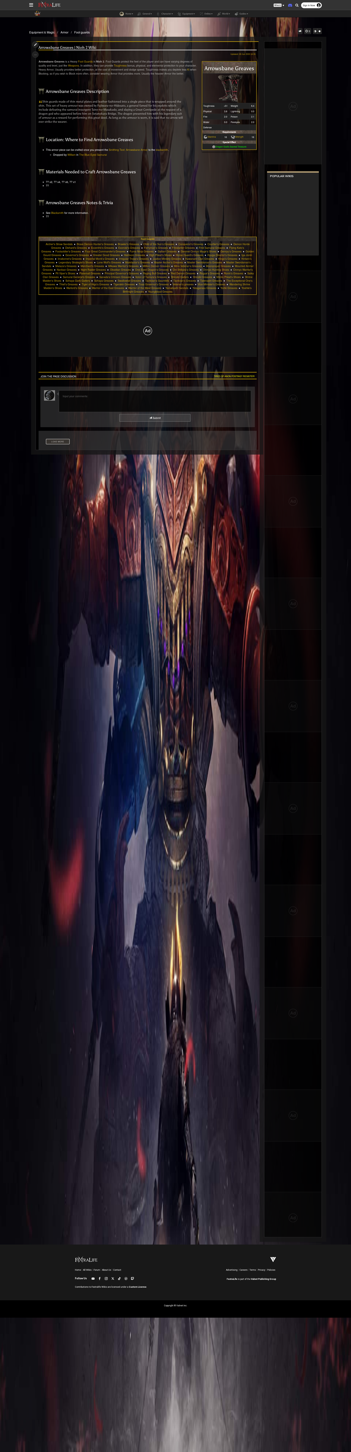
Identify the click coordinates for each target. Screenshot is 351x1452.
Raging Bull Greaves (155, 273)
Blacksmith (57, 213)
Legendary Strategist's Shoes (76, 262)
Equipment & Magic (42, 32)
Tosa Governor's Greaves (154, 284)
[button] (279, 5)
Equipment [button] (187, 13)
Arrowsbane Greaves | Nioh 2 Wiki (67, 48)
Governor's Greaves (77, 255)
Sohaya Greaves (104, 280)
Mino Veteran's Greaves (188, 266)
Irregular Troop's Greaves (134, 258)
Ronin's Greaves (233, 273)
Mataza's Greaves (65, 266)
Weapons (73, 65)
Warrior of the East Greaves (108, 288)
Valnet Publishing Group (263, 1279)
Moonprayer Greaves (218, 266)
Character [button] (166, 13)
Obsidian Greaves (120, 269)
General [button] (146, 13)
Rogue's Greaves (210, 273)
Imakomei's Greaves (70, 258)
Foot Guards (85, 61)
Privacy (261, 1270)
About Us (106, 1270)
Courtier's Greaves (218, 244)
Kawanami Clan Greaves (199, 258)
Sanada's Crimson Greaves (115, 277)
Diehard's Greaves (76, 247)
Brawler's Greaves (128, 244)
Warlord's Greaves (77, 288)
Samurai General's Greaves (79, 277)
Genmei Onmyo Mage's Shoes (198, 251)
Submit (156, 418)
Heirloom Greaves (134, 255)
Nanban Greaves (67, 269)
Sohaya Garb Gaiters (77, 280)
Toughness (120, 65)
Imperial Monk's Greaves (100, 258)
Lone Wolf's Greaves (109, 262)
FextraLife (232, 1279)
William (71, 154)
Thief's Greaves (68, 284)
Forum (97, 1270)
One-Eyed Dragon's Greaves (152, 269)
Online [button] (207, 13)
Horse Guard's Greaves (189, 255)
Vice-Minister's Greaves (211, 284)
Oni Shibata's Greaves (186, 269)
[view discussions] (300, 31)
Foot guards (82, 32)
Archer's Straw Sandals (59, 244)
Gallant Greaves (167, 251)
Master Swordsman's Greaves (204, 262)
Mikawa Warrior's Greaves (123, 266)
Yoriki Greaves (228, 288)
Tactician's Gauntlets (157, 280)
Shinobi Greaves (202, 277)
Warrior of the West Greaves (144, 288)
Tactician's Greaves (184, 280)
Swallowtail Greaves (129, 280)
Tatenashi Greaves (211, 280)
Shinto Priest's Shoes (228, 277)
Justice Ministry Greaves (167, 258)
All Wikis (87, 1270)
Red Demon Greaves (183, 273)
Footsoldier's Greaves (68, 251)
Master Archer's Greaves (168, 262)
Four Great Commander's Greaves (105, 251)
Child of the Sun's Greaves (158, 244)
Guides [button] (242, 13)
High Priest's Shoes (160, 255)
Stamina (212, 136)
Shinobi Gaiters (180, 277)
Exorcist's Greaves (129, 247)
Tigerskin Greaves (124, 284)
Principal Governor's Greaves (122, 273)
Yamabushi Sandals (176, 288)
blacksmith (162, 150)
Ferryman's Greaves (156, 247)
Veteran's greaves (183, 284)
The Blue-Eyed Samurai (93, 154)
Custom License (137, 1287)
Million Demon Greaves (156, 266)
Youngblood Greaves (160, 291)
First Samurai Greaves (212, 247)
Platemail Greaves (90, 273)
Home (78, 1270)
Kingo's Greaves (227, 258)
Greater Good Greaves (106, 255)
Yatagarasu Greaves (204, 288)
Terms (253, 1270)
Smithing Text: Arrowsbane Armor (128, 150)
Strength (239, 136)
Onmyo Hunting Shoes (216, 269)
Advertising (231, 1270)
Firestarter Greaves (183, 247)
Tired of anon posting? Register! (234, 376)
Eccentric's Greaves (102, 247)
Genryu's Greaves (230, 251)
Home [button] (128, 13)
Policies (271, 1270)
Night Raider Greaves (93, 269)
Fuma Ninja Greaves (142, 251)
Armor (64, 32)
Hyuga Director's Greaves (222, 255)
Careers (243, 1270)
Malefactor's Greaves (137, 262)
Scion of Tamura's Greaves (151, 277)
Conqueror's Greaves (190, 244)
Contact (117, 1270)
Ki (188, 69)
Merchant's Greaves (92, 266)
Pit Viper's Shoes (65, 273)
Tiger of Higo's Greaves (95, 284)
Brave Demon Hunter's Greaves (95, 244)
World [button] (225, 13)
